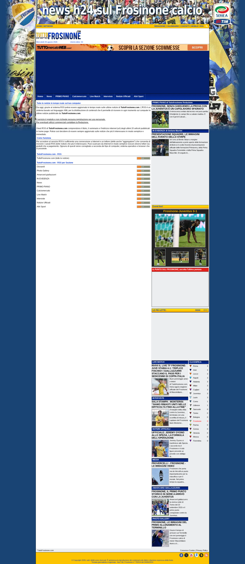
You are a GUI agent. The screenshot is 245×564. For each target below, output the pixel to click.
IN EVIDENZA (158, 131)
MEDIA (155, 460)
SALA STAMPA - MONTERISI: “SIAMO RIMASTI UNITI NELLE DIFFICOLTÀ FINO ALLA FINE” (169, 404)
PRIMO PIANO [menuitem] (62, 96)
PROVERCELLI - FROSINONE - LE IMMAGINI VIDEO (169, 464)
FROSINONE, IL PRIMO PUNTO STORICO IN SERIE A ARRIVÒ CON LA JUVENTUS (169, 494)
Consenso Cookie (187, 550)
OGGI (197, 310)
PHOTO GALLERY (161, 519)
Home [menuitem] (40, 96)
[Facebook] (181, 555)
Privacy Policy (202, 550)
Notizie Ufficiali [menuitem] (123, 96)
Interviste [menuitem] (108, 96)
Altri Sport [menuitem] (139, 96)
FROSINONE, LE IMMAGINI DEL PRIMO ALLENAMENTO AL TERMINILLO (169, 525)
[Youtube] (191, 555)
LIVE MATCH (158, 362)
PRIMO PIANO (159, 102)
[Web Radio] (201, 555)
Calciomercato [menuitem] (79, 96)
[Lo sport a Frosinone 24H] (58, 35)
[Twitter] (186, 555)
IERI (205, 310)
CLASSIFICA (196, 362)
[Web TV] (196, 555)
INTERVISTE (158, 398)
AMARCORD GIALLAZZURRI (166, 488)
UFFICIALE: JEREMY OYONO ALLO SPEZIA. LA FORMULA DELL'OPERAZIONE (168, 435)
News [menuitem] (49, 96)
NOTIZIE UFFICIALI (161, 429)
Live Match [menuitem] (95, 96)
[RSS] (206, 555)
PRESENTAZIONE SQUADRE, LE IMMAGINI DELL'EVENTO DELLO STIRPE (176, 135)
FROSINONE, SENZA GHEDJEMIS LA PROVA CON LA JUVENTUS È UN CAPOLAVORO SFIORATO (179, 107)
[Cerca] (207, 26)
